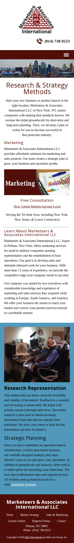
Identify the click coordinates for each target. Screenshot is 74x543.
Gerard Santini (16, 521)
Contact (61, 521)
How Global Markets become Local (37, 206)
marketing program (23, 484)
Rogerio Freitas (41, 521)
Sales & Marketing (57, 514)
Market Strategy (29, 514)
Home (9, 514)
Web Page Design (34, 537)
